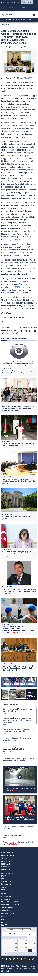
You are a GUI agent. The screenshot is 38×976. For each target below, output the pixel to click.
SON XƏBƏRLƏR (11, 704)
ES (15, 8)
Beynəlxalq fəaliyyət (10, 905)
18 (11, 947)
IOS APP (4, 925)
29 (30, 950)
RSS (2, 919)
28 (26, 950)
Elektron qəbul (7, 914)
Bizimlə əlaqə (7, 894)
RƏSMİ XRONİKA (7, 853)
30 (35, 950)
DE (10, 8)
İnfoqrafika (6, 884)
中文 (24, 8)
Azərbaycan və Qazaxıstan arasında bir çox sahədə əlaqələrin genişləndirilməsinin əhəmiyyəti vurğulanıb (18, 408)
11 (11, 944)
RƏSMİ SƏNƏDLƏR (8, 856)
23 (35, 947)
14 (26, 944)
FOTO (3, 890)
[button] (19, 58)
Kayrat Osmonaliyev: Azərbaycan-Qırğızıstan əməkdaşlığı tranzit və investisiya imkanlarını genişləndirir (19, 591)
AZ (2, 8)
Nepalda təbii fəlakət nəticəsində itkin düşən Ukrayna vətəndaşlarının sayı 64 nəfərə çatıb (17, 720)
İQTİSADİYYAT (6, 861)
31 (6, 953)
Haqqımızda (6, 896)
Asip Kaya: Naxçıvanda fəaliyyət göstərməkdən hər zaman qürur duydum (19, 819)
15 (30, 944)
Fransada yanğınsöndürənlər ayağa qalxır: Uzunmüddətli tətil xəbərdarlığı (18, 759)
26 (16, 950)
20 (21, 947)
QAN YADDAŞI (6, 882)
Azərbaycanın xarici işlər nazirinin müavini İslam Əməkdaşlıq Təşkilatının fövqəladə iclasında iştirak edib (18, 668)
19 (16, 947)
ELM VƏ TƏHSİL (7, 873)
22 (30, 947)
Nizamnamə (6, 899)
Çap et (18, 47)
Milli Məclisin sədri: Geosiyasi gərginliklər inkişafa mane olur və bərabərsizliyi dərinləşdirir (17, 554)
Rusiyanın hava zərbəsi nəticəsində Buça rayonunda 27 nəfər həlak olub (18, 730)
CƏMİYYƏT (5, 867)
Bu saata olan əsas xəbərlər (13, 835)
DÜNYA (3, 879)
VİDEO (3, 887)
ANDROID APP (6, 922)
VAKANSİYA (5, 910)
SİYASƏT (6, 24)
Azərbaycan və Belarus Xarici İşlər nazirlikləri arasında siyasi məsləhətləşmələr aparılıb (18, 481)
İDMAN (3, 876)
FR (13, 8)
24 (6, 950)
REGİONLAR (5, 864)
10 (6, 944)
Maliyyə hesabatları (10, 902)
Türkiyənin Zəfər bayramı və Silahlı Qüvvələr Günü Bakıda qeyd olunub (18, 445)
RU (5, 8)
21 (26, 947)
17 (6, 947)
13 (21, 944)
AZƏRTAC (28, 78)
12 (16, 944)
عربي (19, 8)
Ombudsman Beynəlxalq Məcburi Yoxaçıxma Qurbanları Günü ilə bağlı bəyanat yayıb (19, 372)
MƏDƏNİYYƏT (6, 870)
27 (21, 950)
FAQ (2, 917)
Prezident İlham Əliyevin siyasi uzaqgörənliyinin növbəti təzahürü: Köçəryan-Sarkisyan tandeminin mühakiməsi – (18, 630)
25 (11, 950)
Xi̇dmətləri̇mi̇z (7, 907)
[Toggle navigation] (33, 15)
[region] (20, 776)
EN (7, 8)
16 (35, 944)
